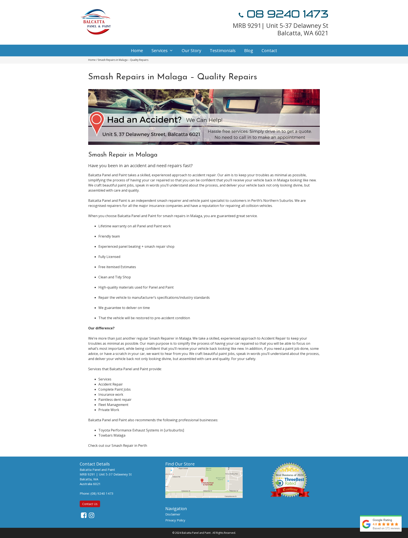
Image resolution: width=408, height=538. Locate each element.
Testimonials (223, 50)
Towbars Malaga (111, 435)
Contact (269, 50)
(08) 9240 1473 (102, 493)
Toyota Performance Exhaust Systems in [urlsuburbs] (141, 430)
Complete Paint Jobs (114, 389)
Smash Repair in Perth (129, 445)
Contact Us (90, 504)
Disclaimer (172, 514)
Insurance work (110, 394)
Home (137, 50)
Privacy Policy (175, 520)
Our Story (191, 50)
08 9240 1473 (286, 14)
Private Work (108, 409)
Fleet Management (113, 404)
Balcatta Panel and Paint (196, 533)
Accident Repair (110, 384)
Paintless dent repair (115, 399)
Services (160, 50)
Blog (248, 50)
